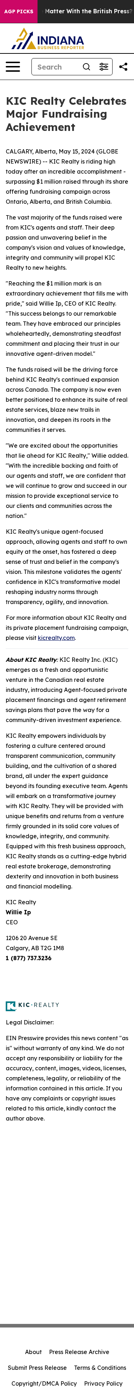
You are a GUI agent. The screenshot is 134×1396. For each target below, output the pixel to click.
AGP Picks (18, 11)
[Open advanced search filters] (103, 66)
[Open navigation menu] (13, 67)
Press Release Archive (79, 1351)
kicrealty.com (56, 637)
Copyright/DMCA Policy (44, 1383)
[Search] (86, 66)
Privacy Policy (103, 1383)
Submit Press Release (37, 1367)
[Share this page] (123, 67)
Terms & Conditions (100, 1367)
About (33, 1351)
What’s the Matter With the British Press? (72, 11)
